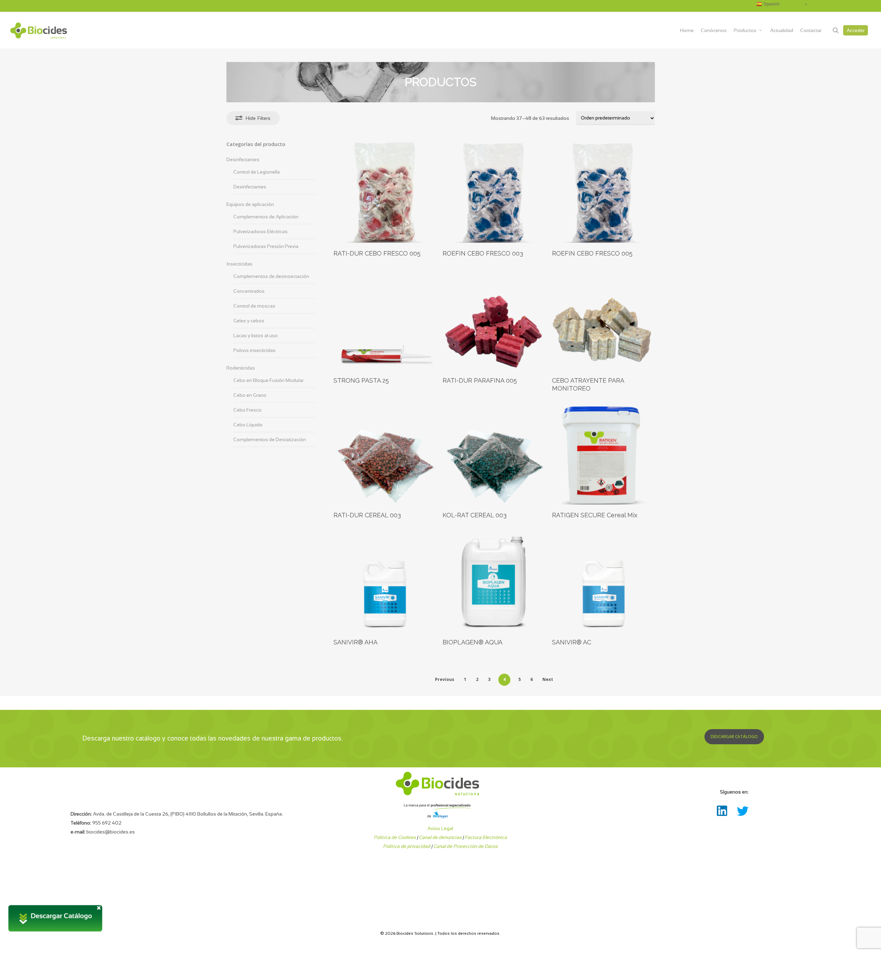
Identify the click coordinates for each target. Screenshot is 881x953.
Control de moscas (254, 306)
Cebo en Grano (249, 395)
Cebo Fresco (247, 410)
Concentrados (249, 291)
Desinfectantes (242, 159)
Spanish (770, 4)
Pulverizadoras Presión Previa (265, 246)
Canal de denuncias (440, 837)
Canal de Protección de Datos (465, 846)
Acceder (855, 30)
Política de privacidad (406, 846)
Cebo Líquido (248, 424)
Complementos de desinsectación (271, 276)
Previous (444, 679)
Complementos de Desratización (269, 439)
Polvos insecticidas (254, 350)
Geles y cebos (248, 320)
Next (547, 679)
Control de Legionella (256, 172)
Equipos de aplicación (250, 204)
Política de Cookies (395, 837)
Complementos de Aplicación (265, 216)
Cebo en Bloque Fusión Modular (268, 380)
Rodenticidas (240, 368)
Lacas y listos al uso (255, 335)
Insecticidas (239, 264)
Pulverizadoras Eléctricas (260, 231)
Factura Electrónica (486, 837)
